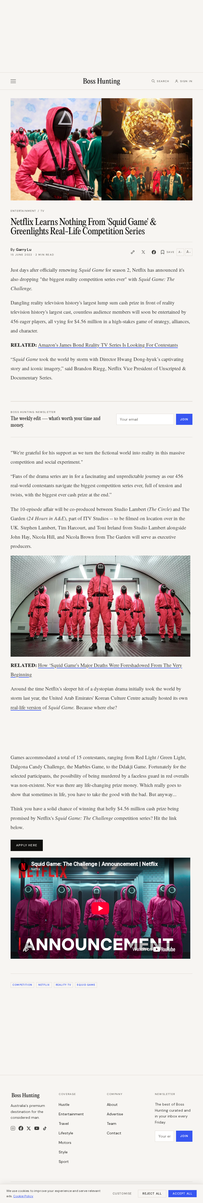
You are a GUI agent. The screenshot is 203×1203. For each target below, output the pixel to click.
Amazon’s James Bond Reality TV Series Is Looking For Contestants (108, 344)
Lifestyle (66, 1133)
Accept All (182, 1193)
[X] (28, 1128)
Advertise (115, 1114)
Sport (64, 1161)
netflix (44, 984)
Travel (64, 1123)
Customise (122, 1193)
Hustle (64, 1104)
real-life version (26, 707)
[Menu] (13, 81)
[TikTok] (45, 1128)
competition (22, 984)
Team (111, 1123)
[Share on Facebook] (154, 252)
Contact (114, 1133)
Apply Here (26, 845)
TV (42, 211)
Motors (65, 1142)
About (112, 1104)
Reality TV (63, 984)
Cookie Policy (23, 1196)
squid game (86, 984)
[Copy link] (132, 252)
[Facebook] (21, 1128)
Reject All (152, 1193)
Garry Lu (23, 249)
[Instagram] (13, 1128)
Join (184, 419)
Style (63, 1152)
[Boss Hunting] (102, 81)
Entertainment (23, 211)
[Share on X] (143, 252)
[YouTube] (36, 1128)
